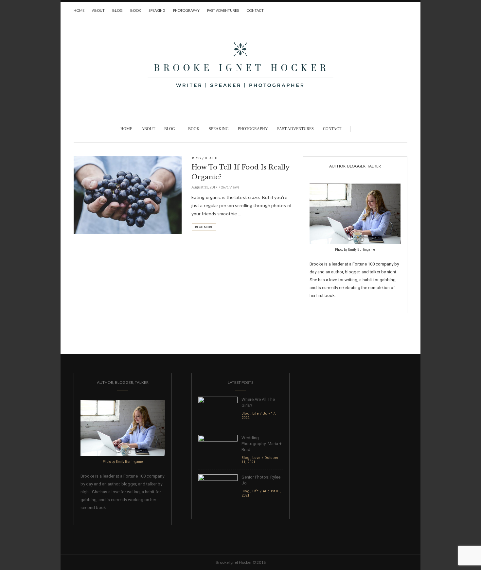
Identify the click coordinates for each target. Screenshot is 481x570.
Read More (204, 227)
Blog (117, 10)
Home (79, 10)
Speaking (157, 10)
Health (211, 158)
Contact (255, 10)
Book (135, 10)
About (98, 10)
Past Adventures (223, 10)
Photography (186, 10)
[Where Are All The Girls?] (218, 410)
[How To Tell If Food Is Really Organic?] (128, 194)
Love (256, 458)
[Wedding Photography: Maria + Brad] (218, 448)
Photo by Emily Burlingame (355, 249)
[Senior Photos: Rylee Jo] (218, 487)
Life (255, 413)
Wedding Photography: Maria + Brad (261, 443)
